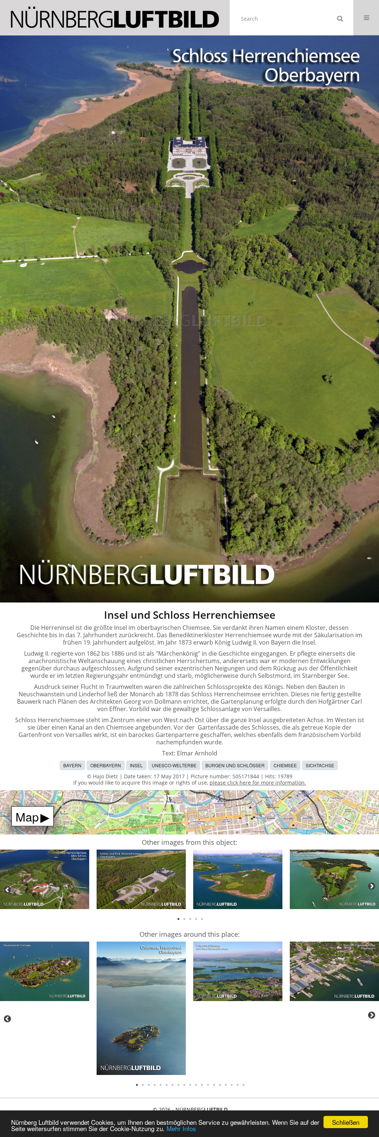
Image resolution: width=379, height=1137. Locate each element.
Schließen (345, 1122)
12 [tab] (202, 1085)
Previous (7, 890)
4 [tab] (196, 919)
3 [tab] (190, 919)
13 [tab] (208, 1085)
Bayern (72, 765)
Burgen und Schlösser (235, 765)
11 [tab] (196, 1085)
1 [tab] (178, 919)
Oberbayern (105, 765)
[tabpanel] (44, 881)
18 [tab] (237, 1085)
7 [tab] (172, 1085)
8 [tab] (178, 1085)
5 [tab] (202, 919)
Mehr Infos (181, 1128)
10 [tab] (190, 1085)
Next (371, 886)
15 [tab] (220, 1085)
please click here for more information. (257, 782)
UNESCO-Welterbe (174, 765)
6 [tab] (166, 1085)
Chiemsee (285, 765)
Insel (136, 765)
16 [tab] (225, 1085)
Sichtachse (320, 765)
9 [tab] (184, 1085)
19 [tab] (243, 1085)
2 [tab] (184, 919)
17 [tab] (231, 1085)
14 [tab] (214, 1085)
